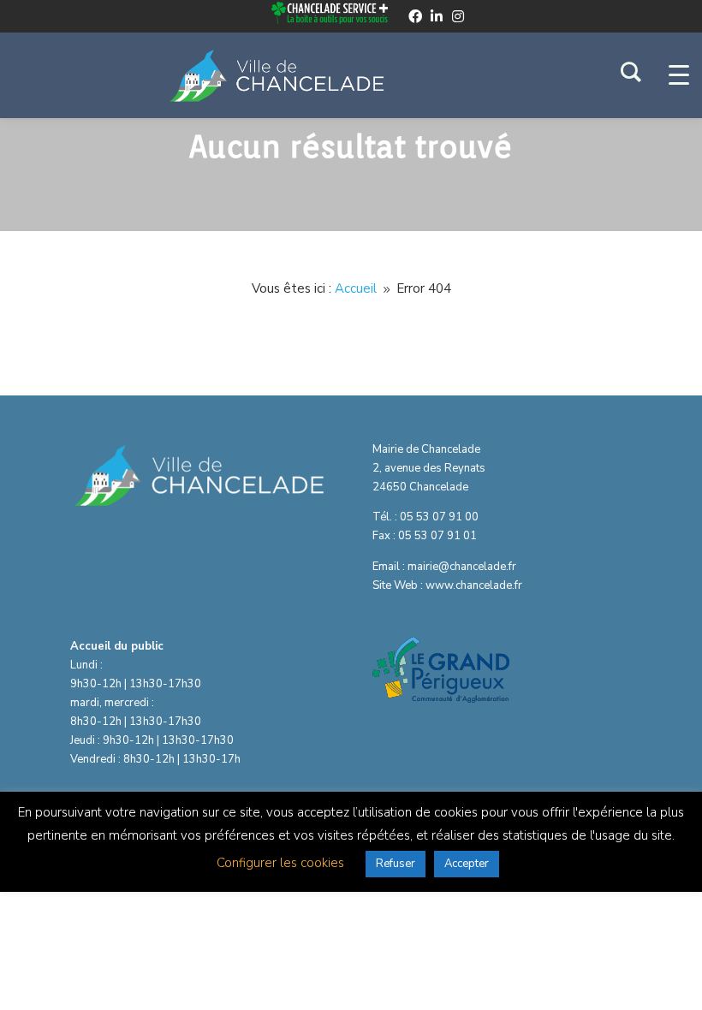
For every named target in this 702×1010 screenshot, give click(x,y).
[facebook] (415, 16)
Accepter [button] (466, 863)
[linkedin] (436, 16)
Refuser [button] (395, 863)
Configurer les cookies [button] (280, 862)
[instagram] (458, 16)
